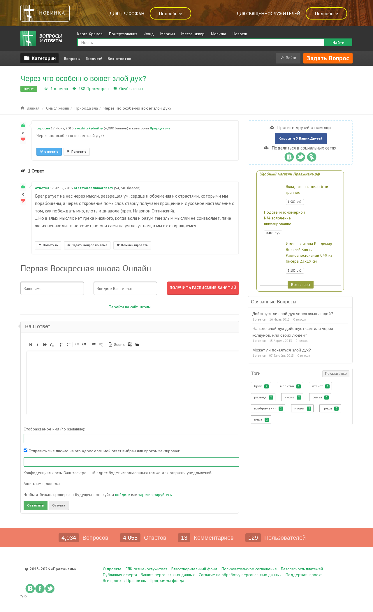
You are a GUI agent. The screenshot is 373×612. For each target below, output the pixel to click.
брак (260, 386)
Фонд (149, 33)
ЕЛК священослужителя (146, 568)
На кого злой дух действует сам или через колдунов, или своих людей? (292, 331)
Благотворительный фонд (194, 568)
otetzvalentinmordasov (93, 188)
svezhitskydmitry (89, 128)
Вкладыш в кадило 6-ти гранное (307, 189)
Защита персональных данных (168, 574)
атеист (320, 386)
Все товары (300, 284)
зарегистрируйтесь (155, 494)
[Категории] (39, 58)
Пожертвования (123, 33)
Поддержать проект (304, 574)
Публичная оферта (120, 574)
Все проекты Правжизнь (124, 580)
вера (261, 419)
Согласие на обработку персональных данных (240, 574)
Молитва (218, 33)
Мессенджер (193, 33)
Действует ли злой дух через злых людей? (292, 313)
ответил (42, 188)
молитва (289, 386)
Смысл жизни (57, 108)
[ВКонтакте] (289, 155)
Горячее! (94, 58)
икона (292, 397)
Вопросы (72, 58)
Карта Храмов (90, 33)
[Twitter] (300, 155)
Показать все (336, 374)
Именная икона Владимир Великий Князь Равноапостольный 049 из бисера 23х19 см (309, 252)
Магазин (167, 33)
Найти (338, 42)
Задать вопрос (328, 58)
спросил (43, 128)
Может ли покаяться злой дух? (281, 350)
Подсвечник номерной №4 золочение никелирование (284, 218)
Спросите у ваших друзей (300, 138)
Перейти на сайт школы (130, 306)
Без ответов (119, 58)
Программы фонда (167, 580)
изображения (267, 408)
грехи (330, 408)
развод (263, 397)
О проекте (112, 568)
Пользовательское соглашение (249, 568)
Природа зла (156, 88)
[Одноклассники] (311, 155)
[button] (30, 344)
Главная (31, 108)
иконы (302, 408)
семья (319, 397)
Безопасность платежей (302, 568)
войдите (122, 494)
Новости (240, 33)
